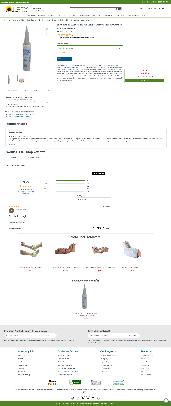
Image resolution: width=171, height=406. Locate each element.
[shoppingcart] (163, 8)
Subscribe (49, 336)
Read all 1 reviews (64, 37)
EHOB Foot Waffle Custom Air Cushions (21, 114)
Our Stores (22, 362)
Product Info (12, 91)
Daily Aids (96, 15)
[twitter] (73, 398)
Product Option (62, 44)
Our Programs (108, 351)
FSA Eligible (145, 365)
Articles (49, 91)
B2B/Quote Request (65, 375)
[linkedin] (88, 398)
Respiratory (61, 15)
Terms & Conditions (65, 365)
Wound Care (30, 15)
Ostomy (51, 15)
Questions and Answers (77, 37)
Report (107, 228)
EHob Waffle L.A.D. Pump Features (18, 97)
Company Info (26, 351)
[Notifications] (160, 8)
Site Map (21, 368)
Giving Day (104, 359)
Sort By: (79, 196)
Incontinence (107, 15)
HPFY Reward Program (108, 356)
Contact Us (142, 8)
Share (13, 144)
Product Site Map (24, 375)
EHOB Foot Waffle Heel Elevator (19, 117)
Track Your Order (64, 356)
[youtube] (93, 398)
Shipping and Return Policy (67, 368)
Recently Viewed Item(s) (85, 280)
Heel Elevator (70, 67)
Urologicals (41, 15)
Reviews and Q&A (31, 91)
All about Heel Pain (15, 133)
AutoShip (104, 372)
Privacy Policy (23, 372)
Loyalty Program (106, 362)
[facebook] (78, 398)
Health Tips (145, 362)
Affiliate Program (106, 368)
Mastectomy (119, 15)
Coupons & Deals (147, 356)
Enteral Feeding (84, 15)
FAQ (142, 372)
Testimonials (22, 365)
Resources (146, 351)
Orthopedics (72, 15)
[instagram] (83, 398)
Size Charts (145, 368)
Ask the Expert (146, 375)
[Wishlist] (46, 29)
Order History (63, 362)
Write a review (90, 37)
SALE (143, 15)
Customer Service (68, 351)
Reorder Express (64, 359)
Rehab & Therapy (133, 15)
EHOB (61, 29)
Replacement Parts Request (68, 372)
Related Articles (16, 124)
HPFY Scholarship (107, 365)
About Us (21, 356)
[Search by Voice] (117, 9)
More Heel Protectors (85, 237)
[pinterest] (98, 398)
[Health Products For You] (16, 9)
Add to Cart (144, 80)
